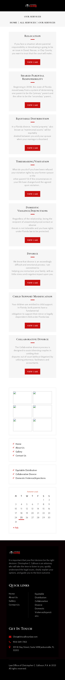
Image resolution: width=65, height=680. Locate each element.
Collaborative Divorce (32, 339)
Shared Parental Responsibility (32, 77)
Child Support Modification (32, 296)
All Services (28, 22)
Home (13, 22)
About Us (20, 447)
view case (32, 62)
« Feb (16, 527)
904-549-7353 (20, 642)
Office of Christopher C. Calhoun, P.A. (29, 665)
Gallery (19, 451)
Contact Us (21, 455)
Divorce (32, 253)
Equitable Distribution (32, 118)
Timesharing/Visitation (32, 161)
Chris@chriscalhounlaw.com (25, 636)
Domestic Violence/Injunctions (33, 209)
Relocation (32, 36)
